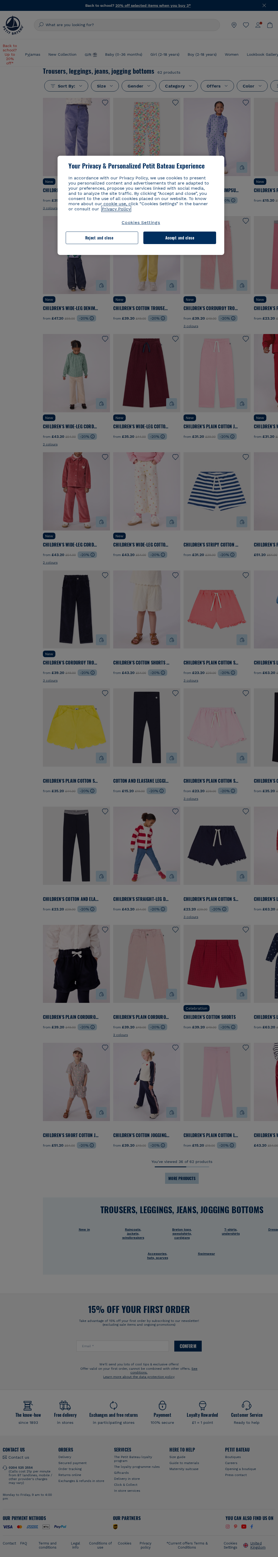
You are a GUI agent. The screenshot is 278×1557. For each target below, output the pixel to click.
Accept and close (179, 238)
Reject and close (99, 238)
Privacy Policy (116, 208)
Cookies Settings (141, 222)
